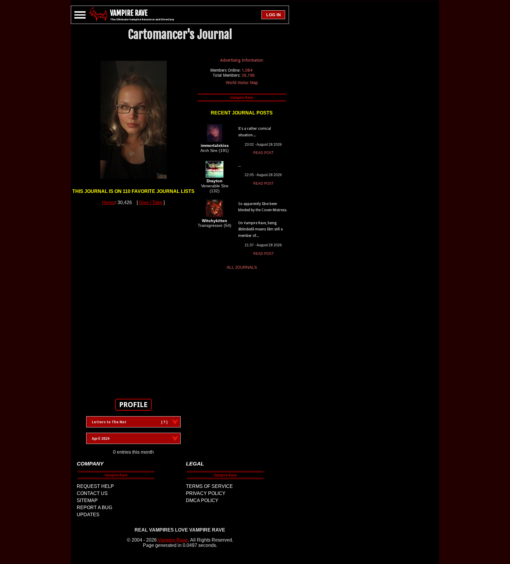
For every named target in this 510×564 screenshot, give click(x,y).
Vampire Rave (173, 539)
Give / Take (150, 202)
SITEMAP (87, 500)
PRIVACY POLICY (205, 493)
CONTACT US (92, 493)
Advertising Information (241, 60)
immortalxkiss (215, 145)
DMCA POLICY (202, 500)
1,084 (247, 70)
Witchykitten (214, 220)
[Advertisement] (133, 298)
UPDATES (88, 514)
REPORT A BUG (94, 507)
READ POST (263, 153)
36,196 (248, 75)
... (239, 165)
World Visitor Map (242, 82)
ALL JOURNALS (242, 267)
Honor (108, 202)
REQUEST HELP (95, 486)
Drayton (215, 180)
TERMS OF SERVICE (209, 486)
